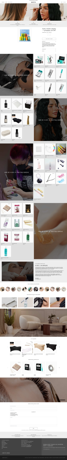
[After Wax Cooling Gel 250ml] (6, 251)
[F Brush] (39, 368)
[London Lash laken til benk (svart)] (51, 347)
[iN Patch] (39, 88)
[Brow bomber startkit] (61, 59)
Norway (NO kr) (4, 457)
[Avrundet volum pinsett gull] (28, 119)
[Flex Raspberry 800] (17, 237)
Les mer (43, 46)
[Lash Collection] (61, 88)
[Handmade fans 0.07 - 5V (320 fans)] (17, 104)
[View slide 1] (33, 12)
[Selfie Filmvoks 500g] (17, 208)
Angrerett (50, 457)
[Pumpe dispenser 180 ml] (39, 178)
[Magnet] (61, 164)
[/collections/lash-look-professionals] (31, 289)
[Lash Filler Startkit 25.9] (39, 59)
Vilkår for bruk (47, 457)
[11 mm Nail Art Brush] (50, 164)
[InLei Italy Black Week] (18, 271)
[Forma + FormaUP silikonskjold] (39, 73)
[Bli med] (64, 449)
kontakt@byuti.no (29, 445)
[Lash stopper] (50, 59)
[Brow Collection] (50, 73)
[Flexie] (6, 104)
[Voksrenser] (28, 237)
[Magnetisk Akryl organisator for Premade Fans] (28, 104)
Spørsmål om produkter (14, 412)
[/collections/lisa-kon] (37, 289)
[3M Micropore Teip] (51, 368)
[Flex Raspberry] (6, 237)
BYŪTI (26, 457)
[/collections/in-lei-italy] (9, 289)
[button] (3, 2)
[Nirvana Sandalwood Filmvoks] (17, 222)
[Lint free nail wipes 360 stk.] (39, 149)
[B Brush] (27, 368)
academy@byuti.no (28, 446)
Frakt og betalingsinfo (4, 443)
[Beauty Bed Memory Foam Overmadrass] (15, 347)
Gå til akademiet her (33, 393)
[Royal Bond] (17, 133)
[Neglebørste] (61, 178)
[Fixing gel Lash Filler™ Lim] (61, 73)
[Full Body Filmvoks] (28, 208)
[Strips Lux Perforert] (6, 222)
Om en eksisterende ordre (14, 414)
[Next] (59, 347)
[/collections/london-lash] (3, 289)
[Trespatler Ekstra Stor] (28, 222)
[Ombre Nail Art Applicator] (39, 192)
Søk (2, 448)
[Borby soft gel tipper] (61, 149)
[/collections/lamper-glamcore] (14, 289)
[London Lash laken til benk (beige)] (39, 347)
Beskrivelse (43, 41)
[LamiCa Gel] (50, 88)
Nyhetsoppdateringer (4, 447)
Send (33, 428)
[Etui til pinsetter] (6, 133)
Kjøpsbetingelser (4, 442)
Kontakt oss (3, 441)
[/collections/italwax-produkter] (20, 289)
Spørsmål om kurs (13, 413)
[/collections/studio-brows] (25, 289)
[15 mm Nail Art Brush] (39, 164)
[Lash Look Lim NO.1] (6, 119)
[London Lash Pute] (17, 119)
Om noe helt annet (13, 415)
